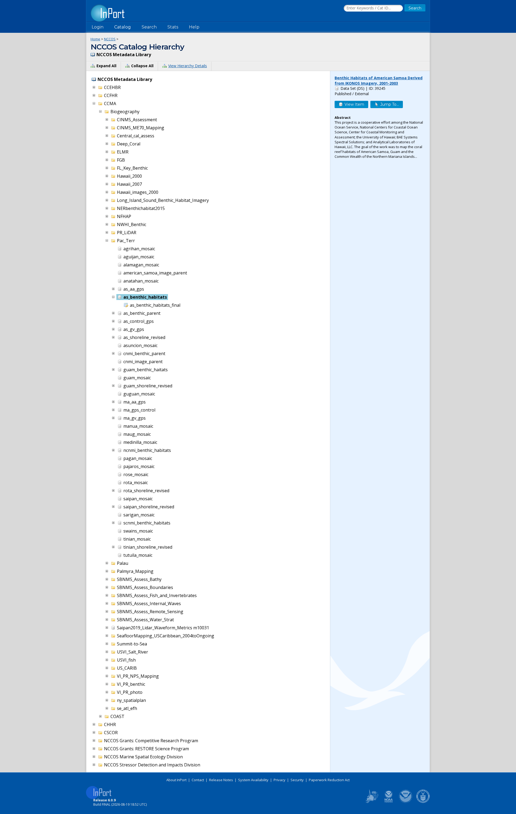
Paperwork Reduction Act (329, 779)
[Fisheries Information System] (371, 802)
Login (97, 27)
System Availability (253, 779)
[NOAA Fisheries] (389, 802)
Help (194, 27)
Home (95, 39)
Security (297, 779)
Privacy (279, 779)
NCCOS (110, 39)
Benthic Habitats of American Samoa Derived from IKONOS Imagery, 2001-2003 (378, 80)
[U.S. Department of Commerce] (423, 802)
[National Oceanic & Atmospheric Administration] (406, 802)
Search (149, 27)
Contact (198, 779)
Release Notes (221, 779)
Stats (172, 27)
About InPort (176, 779)
